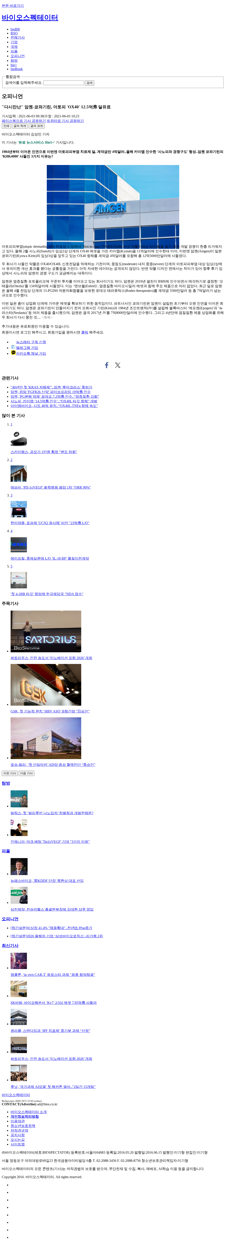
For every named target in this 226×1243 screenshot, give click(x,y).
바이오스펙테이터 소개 (29, 1112)
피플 (14, 51)
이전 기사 (10, 773)
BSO (14, 33)
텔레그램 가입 (27, 348)
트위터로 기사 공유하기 (118, 365)
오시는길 (18, 1140)
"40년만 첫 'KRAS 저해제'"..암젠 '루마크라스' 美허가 (51, 387)
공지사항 (18, 1135)
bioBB (15, 29)
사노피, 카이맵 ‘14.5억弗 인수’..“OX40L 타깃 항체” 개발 (54, 401)
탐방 (14, 60)
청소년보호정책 (23, 1126)
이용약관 (18, 1121)
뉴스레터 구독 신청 (31, 342)
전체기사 (18, 37)
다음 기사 (26, 773)
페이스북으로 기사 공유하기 (106, 365)
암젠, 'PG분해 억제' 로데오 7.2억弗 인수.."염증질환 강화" (55, 396)
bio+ (14, 65)
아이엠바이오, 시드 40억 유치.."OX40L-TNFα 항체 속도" (54, 406)
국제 (14, 47)
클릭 (84, 332)
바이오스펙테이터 (30, 17)
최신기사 (10, 945)
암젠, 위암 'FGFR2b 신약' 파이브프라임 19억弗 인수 (51, 392)
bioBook (17, 69)
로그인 (25, 332)
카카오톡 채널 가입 (31, 353)
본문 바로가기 (13, 5)
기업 (14, 42)
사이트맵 (18, 1144)
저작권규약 (19, 1130)
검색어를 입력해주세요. (23, 82)
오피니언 (18, 56)
